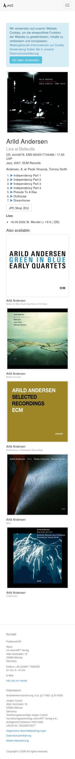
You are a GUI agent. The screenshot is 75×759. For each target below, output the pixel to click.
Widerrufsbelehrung (17, 740)
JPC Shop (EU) (19, 208)
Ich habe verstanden (25, 60)
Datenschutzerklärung (18, 735)
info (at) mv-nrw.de (16, 680)
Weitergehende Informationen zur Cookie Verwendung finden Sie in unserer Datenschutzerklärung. (37, 49)
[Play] (11, 175)
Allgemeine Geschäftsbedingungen (26, 730)
